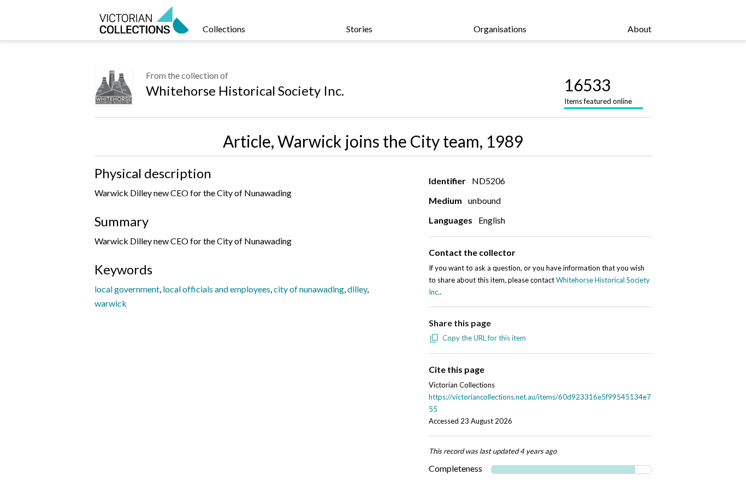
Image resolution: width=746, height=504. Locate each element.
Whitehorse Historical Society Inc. (245, 90)
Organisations (499, 29)
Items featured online (598, 90)
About (639, 29)
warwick (110, 303)
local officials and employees (216, 289)
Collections (224, 29)
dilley (357, 289)
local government (126, 289)
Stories (359, 29)
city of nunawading (309, 289)
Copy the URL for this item (484, 337)
